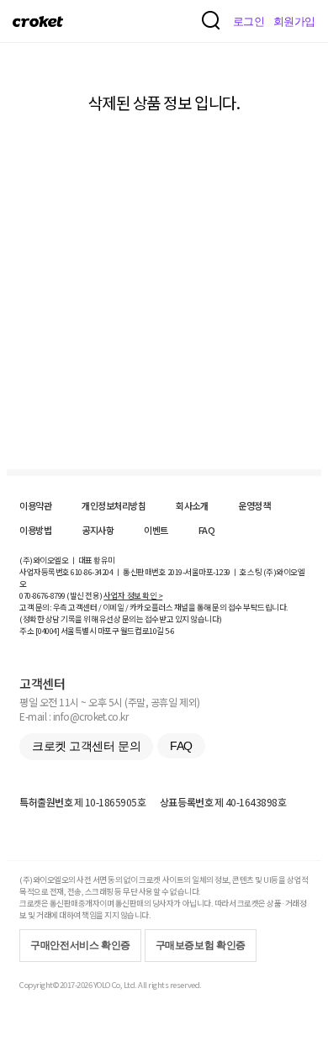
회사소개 (192, 505)
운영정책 (254, 505)
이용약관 (35, 505)
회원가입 (294, 21)
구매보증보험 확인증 (201, 945)
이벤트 (156, 529)
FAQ (206, 529)
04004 (47, 631)
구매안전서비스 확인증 (80, 945)
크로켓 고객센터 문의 (86, 746)
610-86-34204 (92, 572)
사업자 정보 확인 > (132, 595)
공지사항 (98, 529)
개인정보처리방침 (113, 505)
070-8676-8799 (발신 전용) (61, 595)
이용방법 (35, 529)
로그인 (249, 21)
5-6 (170, 631)
